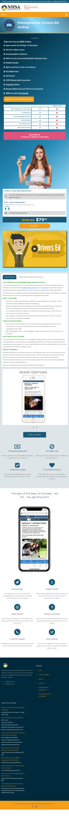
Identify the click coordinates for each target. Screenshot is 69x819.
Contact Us (42, 683)
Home (40, 670)
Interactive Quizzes (52, 614)
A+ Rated (24, 93)
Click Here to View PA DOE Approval (19, 99)
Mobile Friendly (52, 589)
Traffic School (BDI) (44, 674)
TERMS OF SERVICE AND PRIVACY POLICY (42, 803)
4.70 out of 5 (34, 38)
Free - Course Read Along (14, 202)
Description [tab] (9, 277)
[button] (34, 248)
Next (34, 226)
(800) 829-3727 (10, 681)
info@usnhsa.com (10, 684)
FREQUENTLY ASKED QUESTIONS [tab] (31, 277)
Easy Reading (51, 639)
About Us (41, 679)
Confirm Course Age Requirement (17, 191)
